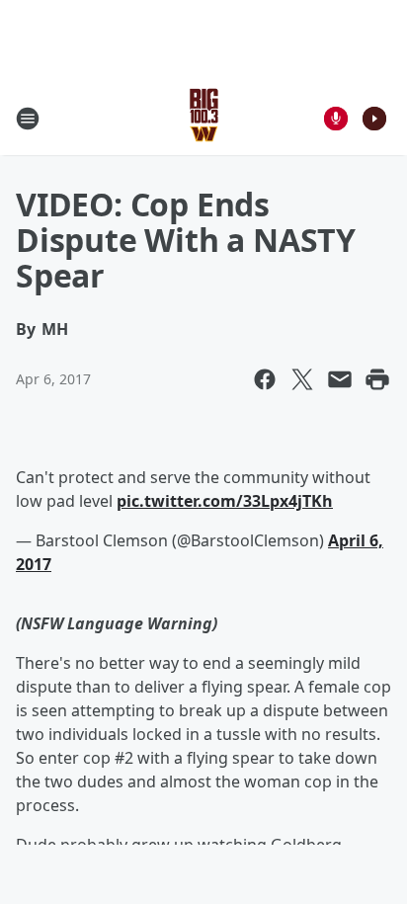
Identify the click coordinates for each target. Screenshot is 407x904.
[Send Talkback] (336, 118)
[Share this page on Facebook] (265, 379)
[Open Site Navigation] (28, 118)
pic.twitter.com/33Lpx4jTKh (225, 501)
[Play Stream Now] (374, 118)
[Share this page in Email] (340, 379)
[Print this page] (377, 379)
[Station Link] (204, 118)
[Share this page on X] (302, 379)
